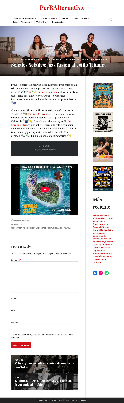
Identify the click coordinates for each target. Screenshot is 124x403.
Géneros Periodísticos (23, 18)
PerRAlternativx (62, 7)
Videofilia (41, 22)
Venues (64, 18)
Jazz (89, 59)
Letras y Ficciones (21, 22)
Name (14, 298)
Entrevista (17, 228)
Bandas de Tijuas (60, 59)
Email (14, 310)
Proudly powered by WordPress (49, 400)
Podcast (42, 228)
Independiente (30, 228)
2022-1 (42, 59)
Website (14, 322)
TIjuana (67, 228)
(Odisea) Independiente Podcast (25, 59)
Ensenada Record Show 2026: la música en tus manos (103, 230)
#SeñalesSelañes (37, 114)
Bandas (49, 59)
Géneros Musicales (77, 59)
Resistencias (58, 22)
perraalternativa (22, 220)
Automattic (82, 400)
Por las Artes (81, 18)
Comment (16, 260)
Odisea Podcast (47, 18)
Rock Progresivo (99, 59)
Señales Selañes (47, 92)
